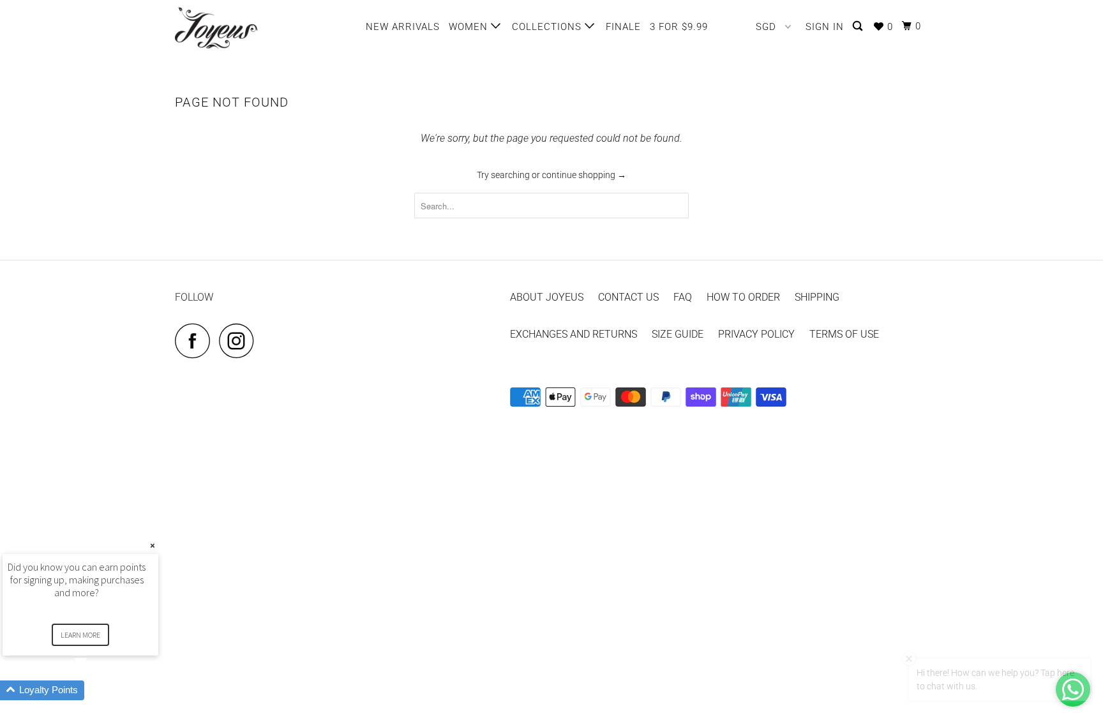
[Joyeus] (240, 28)
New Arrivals (403, 27)
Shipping (817, 297)
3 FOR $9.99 (679, 27)
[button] (95, 690)
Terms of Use (844, 334)
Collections (548, 27)
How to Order (743, 297)
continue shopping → (584, 175)
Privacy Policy (756, 334)
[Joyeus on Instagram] (240, 340)
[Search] (858, 26)
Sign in (825, 27)
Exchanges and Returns (573, 334)
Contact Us (628, 297)
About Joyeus (546, 297)
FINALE (623, 27)
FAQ (682, 297)
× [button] (152, 545)
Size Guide (677, 334)
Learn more (80, 635)
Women (470, 27)
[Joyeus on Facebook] (196, 340)
